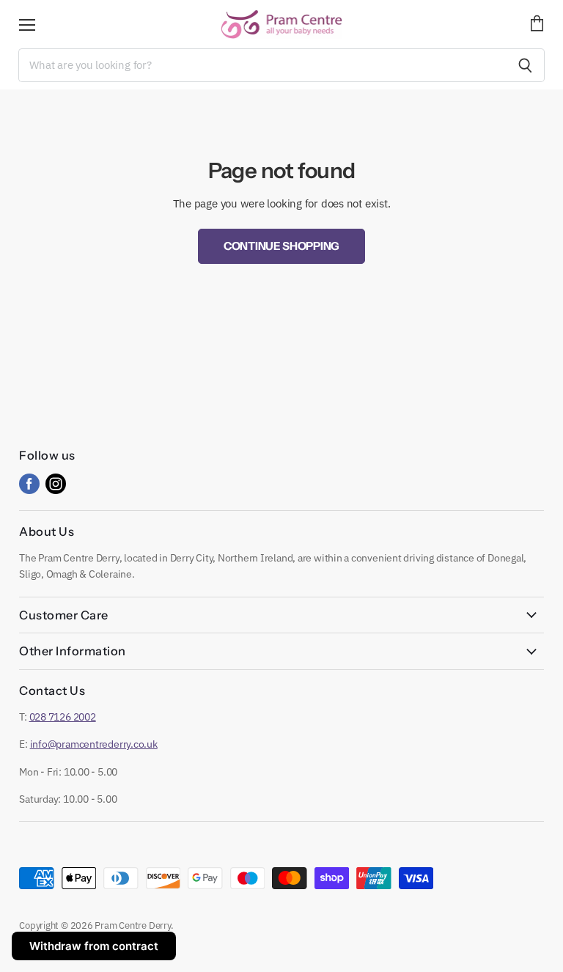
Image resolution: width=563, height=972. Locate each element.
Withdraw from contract (93, 946)
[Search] (525, 65)
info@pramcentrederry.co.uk (94, 744)
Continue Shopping (281, 246)
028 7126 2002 (62, 717)
